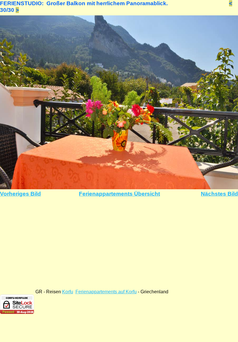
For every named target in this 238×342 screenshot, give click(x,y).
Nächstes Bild (219, 194)
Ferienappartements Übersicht (119, 194)
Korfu (67, 291)
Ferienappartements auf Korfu (106, 291)
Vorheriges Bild (20, 194)
